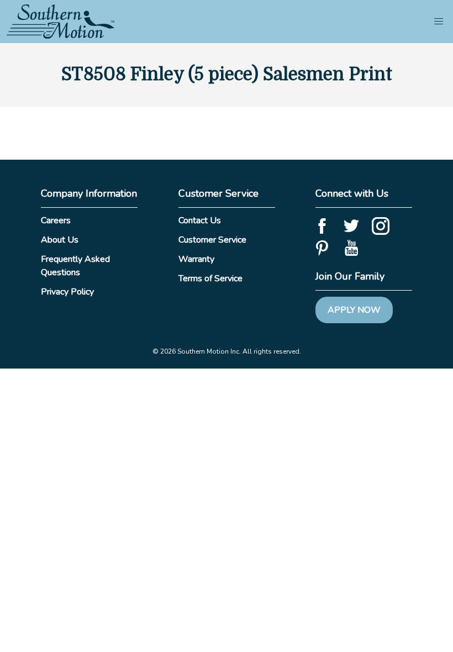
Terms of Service (210, 278)
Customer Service (212, 240)
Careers (56, 220)
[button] (438, 21)
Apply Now (354, 310)
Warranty (196, 259)
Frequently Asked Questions (75, 265)
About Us (59, 240)
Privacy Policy (67, 292)
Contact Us (199, 220)
